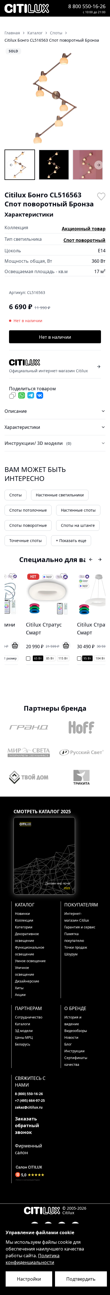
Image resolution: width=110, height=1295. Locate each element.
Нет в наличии (55, 337)
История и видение (73, 1020)
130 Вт (99, 658)
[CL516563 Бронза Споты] (54, 165)
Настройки (29, 1279)
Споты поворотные (28, 525)
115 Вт (48, 658)
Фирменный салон (28, 1149)
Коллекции (24, 920)
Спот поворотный (84, 240)
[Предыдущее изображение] (12, 98)
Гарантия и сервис (79, 927)
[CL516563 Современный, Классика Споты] (87, 165)
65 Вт (23, 658)
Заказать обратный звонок (27, 1125)
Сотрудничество (28, 1017)
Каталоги (22, 1024)
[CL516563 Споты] (20, 165)
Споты (15, 495)
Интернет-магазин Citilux (76, 917)
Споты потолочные (28, 510)
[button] (55, 98)
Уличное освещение (24, 971)
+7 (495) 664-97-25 (30, 1100)
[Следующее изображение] (97, 98)
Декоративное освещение (27, 937)
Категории (23, 927)
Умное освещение (30, 961)
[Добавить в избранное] (100, 195)
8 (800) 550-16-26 (29, 1093)
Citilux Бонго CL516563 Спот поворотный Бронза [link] (52, 40)
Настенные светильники (60, 495)
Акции (20, 994)
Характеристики (22, 427)
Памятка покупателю (74, 937)
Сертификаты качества (75, 1061)
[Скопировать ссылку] (12, 395)
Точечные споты (25, 540)
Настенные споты (78, 510)
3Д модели (24, 1030)
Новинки (22, 913)
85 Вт (35, 658)
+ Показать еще (71, 540)
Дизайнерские (27, 981)
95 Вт (73, 658)
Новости (71, 1037)
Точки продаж (75, 947)
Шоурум (71, 954)
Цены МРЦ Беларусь (24, 1041)
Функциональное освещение (29, 951)
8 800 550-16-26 (86, 6)
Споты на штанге (78, 525)
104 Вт (86, 658)
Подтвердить (81, 1279)
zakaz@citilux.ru (29, 1107)
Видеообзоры (75, 1030)
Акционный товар (83, 229)
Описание (16, 411)
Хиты (19, 988)
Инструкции (74, 1051)
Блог (68, 1044)
